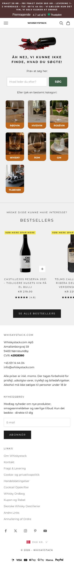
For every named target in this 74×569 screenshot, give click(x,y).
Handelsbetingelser (16, 481)
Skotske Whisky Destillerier (22, 506)
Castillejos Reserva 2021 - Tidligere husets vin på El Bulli (25, 283)
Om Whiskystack (15, 456)
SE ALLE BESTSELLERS (37, 313)
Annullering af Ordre (17, 519)
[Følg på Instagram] (25, 531)
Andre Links (11, 512)
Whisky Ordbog (14, 493)
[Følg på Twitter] (15, 531)
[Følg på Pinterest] (35, 531)
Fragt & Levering (15, 468)
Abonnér (17, 434)
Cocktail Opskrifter (16, 487)
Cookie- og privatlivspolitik (21, 474)
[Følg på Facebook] (6, 531)
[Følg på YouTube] (45, 531)
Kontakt (9, 462)
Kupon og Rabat (14, 500)
